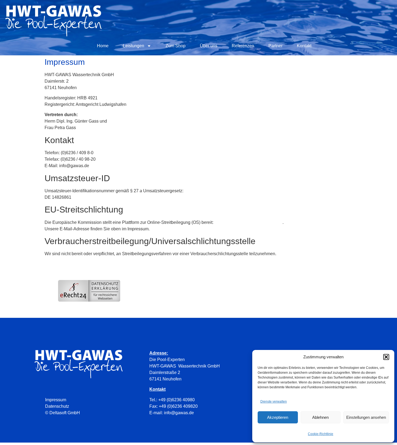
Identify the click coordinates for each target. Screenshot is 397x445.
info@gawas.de (179, 412)
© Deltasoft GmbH (62, 412)
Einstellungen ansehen (366, 417)
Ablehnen (320, 417)
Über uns (208, 45)
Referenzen (243, 45)
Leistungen (133, 45)
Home (103, 45)
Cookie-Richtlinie (320, 434)
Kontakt (304, 45)
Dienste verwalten (273, 401)
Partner (275, 45)
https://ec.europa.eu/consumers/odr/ (248, 222)
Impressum (55, 399)
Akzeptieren (277, 417)
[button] (386, 357)
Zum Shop (176, 45)
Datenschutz (57, 406)
